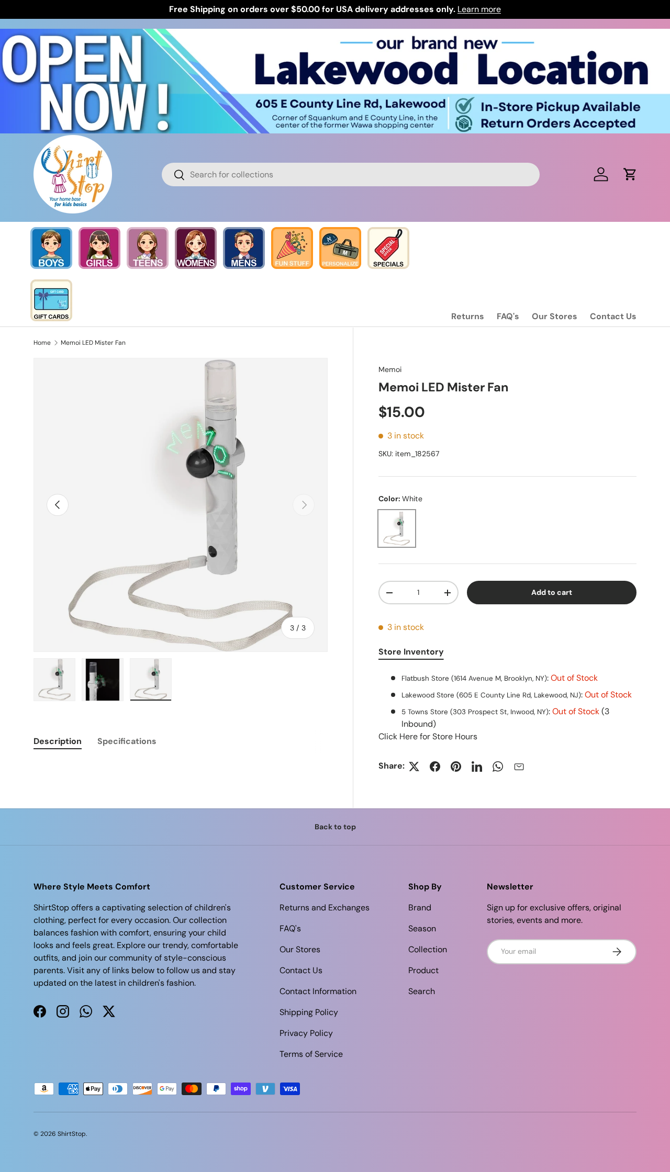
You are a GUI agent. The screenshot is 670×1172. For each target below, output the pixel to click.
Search (421, 991)
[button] (630, 174)
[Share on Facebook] (435, 766)
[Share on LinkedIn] (476, 766)
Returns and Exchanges (325, 907)
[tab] (58, 741)
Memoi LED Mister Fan (93, 343)
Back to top (335, 826)
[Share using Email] (518, 766)
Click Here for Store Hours (427, 736)
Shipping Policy (309, 1012)
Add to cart (551, 593)
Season (422, 928)
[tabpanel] (507, 707)
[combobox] (351, 174)
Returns (467, 316)
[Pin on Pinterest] (455, 766)
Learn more (479, 9)
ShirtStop (72, 1134)
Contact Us (613, 316)
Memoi (389, 369)
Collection (427, 949)
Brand (419, 907)
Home (42, 343)
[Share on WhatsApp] (497, 766)
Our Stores (554, 316)
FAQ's (508, 316)
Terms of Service (311, 1054)
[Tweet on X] (414, 766)
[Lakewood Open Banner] (335, 34)
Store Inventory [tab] (411, 652)
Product (423, 970)
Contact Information (318, 991)
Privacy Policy (306, 1033)
